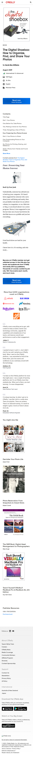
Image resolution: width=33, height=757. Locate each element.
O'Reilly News (6, 650)
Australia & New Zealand (10, 690)
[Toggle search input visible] (31, 2)
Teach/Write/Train (8, 644)
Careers (4, 647)
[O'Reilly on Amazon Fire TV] (8, 727)
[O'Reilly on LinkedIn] (10, 631)
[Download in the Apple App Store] (7, 710)
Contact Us (5, 673)
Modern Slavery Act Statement (10, 752)
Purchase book (7, 614)
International (7, 687)
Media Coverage (7, 652)
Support (5, 669)
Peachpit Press (10, 87)
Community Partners (8, 655)
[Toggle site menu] (2, 2)
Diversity (4, 661)
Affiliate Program (7, 658)
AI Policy (4, 681)
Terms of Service (6, 748)
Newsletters (5, 676)
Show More (6, 153)
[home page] (10, 2)
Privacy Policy (6, 678)
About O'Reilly (7, 640)
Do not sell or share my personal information (14, 740)
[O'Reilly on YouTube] (13, 631)
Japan (4, 693)
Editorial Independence (8, 750)
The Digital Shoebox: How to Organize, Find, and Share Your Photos (15, 159)
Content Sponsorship (8, 663)
